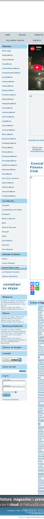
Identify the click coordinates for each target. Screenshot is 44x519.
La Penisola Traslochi (10, 272)
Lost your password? (11, 399)
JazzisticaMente (8, 112)
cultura (41, 362)
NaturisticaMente (9, 139)
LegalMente (6, 121)
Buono (4, 259)
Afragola (5, 205)
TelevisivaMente (8, 191)
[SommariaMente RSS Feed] (3, 510)
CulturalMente (7, 86)
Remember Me (8, 392)
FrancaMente (7, 108)
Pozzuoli (5, 232)
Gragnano (6, 214)
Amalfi (40, 312)
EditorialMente (8, 99)
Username (7, 380)
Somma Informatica (10, 276)
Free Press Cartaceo (10, 178)
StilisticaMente (8, 187)
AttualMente (7, 64)
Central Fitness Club (10, 267)
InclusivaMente (8, 117)
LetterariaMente (8, 130)
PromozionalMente (9, 156)
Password (6, 386)
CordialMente (7, 77)
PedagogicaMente (9, 143)
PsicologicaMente (9, 161)
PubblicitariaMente (9, 165)
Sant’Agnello (7, 240)
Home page (6, 51)
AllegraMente (7, 55)
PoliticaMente (7, 152)
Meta (4, 223)
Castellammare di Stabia (12, 210)
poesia (40, 429)
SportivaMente (8, 183)
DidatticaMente (8, 90)
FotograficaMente (9, 103)
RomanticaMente (9, 169)
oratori (40, 415)
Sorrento (5, 245)
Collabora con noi (15, 40)
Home (7, 35)
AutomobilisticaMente (11, 68)
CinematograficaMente (11, 73)
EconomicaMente (9, 95)
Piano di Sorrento (9, 227)
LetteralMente (7, 125)
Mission (22, 35)
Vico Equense (7, 249)
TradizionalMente (9, 196)
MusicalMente (7, 134)
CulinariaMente (8, 81)
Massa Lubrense (8, 218)
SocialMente (7, 174)
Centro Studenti (8, 263)
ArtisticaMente (8, 59)
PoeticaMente (7, 147)
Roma (4, 236)
